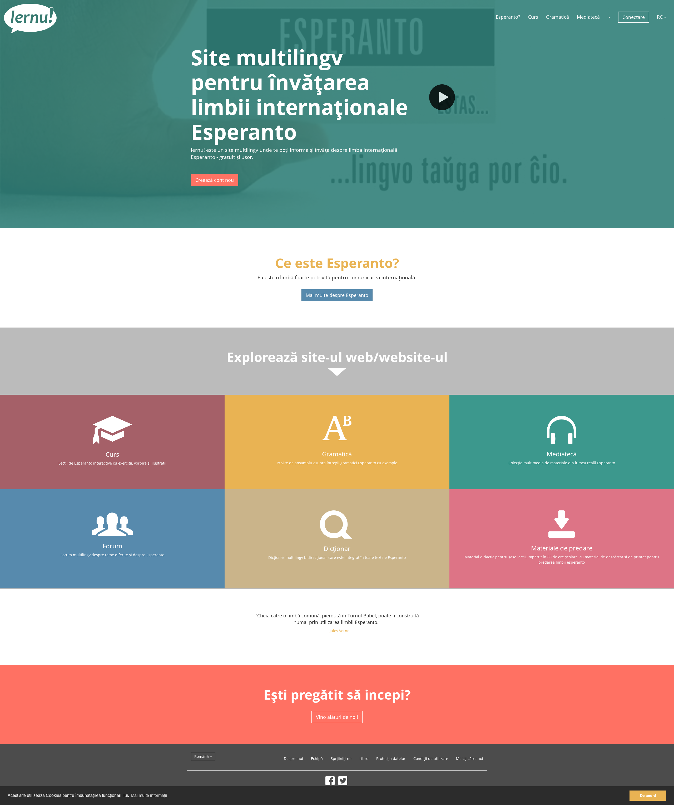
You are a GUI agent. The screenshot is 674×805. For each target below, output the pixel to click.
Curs (533, 17)
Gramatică (557, 17)
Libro (363, 758)
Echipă (317, 758)
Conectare (633, 17)
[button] (609, 17)
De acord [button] (648, 795)
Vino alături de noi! (337, 717)
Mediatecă (588, 17)
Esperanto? (508, 17)
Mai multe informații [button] (149, 795)
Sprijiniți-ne (341, 758)
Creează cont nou (214, 180)
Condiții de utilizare (430, 758)
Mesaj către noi (469, 758)
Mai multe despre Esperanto (337, 295)
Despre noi (293, 758)
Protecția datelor (390, 758)
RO (660, 17)
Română (202, 756)
